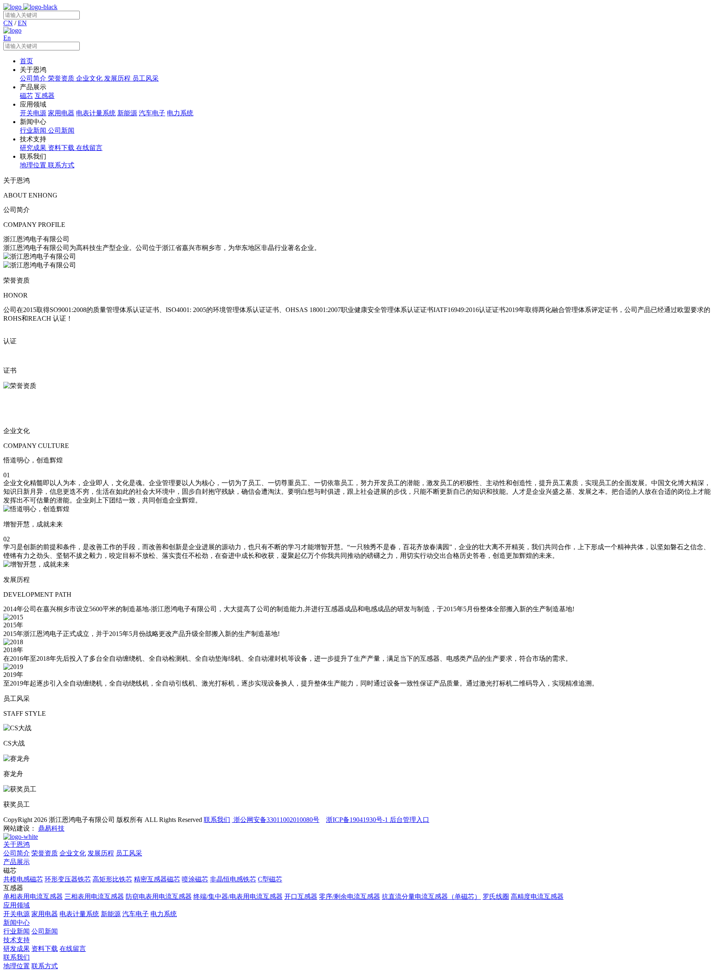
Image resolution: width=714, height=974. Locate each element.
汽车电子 (135, 913)
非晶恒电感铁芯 (233, 879)
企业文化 (73, 853)
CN (8, 22)
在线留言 (73, 948)
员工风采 (129, 853)
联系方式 (44, 965)
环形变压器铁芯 (68, 879)
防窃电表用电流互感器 (159, 896)
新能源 (111, 913)
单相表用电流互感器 (33, 896)
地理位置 (16, 965)
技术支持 (16, 939)
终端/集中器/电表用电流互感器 (238, 896)
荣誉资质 (44, 853)
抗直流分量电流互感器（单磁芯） (431, 896)
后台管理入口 (409, 819)
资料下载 (44, 948)
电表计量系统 (79, 913)
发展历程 (101, 853)
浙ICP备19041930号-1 (358, 819)
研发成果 (16, 948)
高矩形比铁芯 (112, 879)
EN (22, 22)
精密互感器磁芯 (157, 879)
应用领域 (16, 905)
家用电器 (44, 913)
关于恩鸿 (16, 844)
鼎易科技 (51, 828)
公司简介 (16, 853)
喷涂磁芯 (195, 879)
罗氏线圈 (496, 896)
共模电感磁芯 (23, 879)
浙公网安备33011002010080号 (275, 819)
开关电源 (16, 913)
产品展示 (16, 861)
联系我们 (217, 819)
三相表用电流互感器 (94, 896)
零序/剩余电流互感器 (349, 896)
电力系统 (163, 913)
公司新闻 (44, 931)
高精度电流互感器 (537, 896)
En (7, 37)
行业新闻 (16, 931)
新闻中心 (16, 922)
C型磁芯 (270, 879)
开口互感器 (300, 896)
